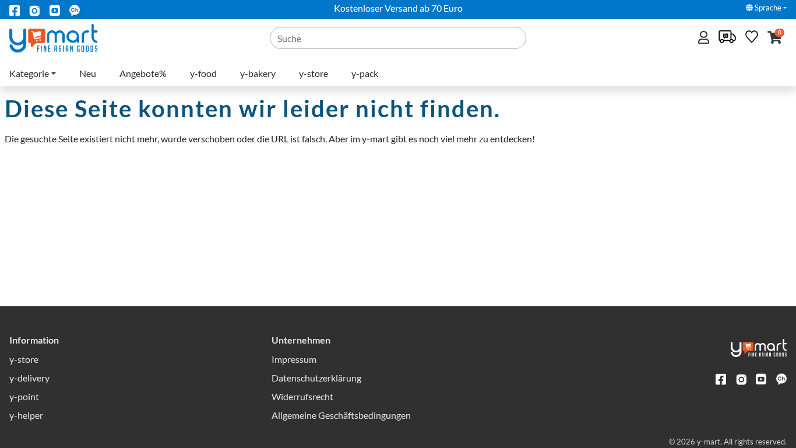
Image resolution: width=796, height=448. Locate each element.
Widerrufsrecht (302, 396)
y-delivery (29, 377)
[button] (774, 38)
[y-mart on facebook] (14, 9)
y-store (313, 73)
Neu (87, 73)
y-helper (26, 415)
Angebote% (143, 73)
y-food (203, 73)
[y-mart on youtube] (55, 9)
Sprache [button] (767, 7)
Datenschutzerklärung (316, 377)
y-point (24, 396)
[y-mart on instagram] (34, 9)
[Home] (63, 37)
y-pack (364, 73)
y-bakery (258, 73)
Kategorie (29, 73)
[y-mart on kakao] (74, 9)
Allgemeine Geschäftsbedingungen (341, 415)
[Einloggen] (705, 38)
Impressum (294, 359)
